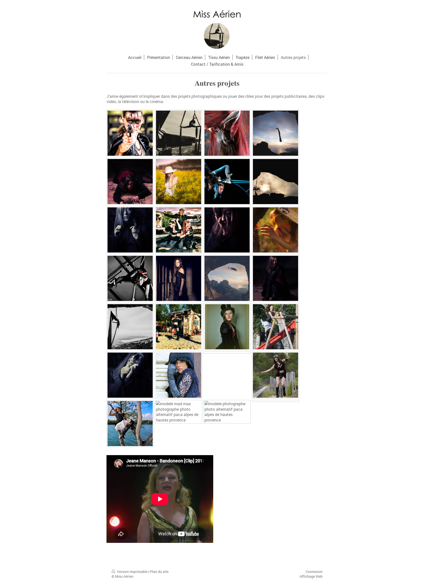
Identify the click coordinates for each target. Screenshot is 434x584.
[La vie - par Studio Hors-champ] (178, 181)
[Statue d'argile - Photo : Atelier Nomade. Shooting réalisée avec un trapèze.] (227, 133)
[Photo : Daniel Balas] (227, 326)
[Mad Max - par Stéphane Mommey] (130, 133)
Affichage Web (311, 576)
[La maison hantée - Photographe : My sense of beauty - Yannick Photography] (130, 230)
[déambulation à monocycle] (275, 375)
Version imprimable (132, 571)
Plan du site (159, 571)
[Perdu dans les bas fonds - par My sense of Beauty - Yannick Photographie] (178, 278)
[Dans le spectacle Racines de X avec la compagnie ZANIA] (227, 181)
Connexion (314, 571)
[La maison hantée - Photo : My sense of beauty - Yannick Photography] (130, 181)
